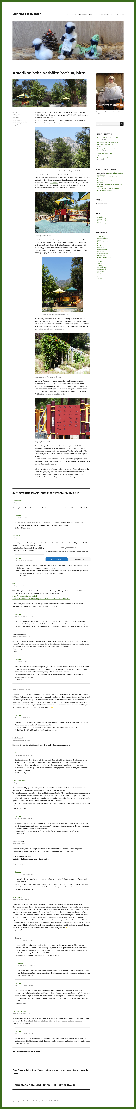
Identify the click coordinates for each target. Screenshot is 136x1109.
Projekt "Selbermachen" (104, 257)
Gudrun (14, 112)
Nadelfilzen (100, 251)
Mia (13, 687)
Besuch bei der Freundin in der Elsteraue (109, 138)
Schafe (99, 259)
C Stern (99, 177)
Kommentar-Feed (102, 221)
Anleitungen (101, 236)
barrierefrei (23, 122)
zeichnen (100, 275)
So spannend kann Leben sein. (106, 153)
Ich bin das (119, 14)
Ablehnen (79, 559)
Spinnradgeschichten (26, 13)
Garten (99, 240)
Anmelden (100, 217)
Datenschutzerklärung (86, 14)
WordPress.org (101, 223)
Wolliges (99, 273)
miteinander (16, 126)
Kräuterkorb (100, 248)
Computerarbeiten (102, 238)
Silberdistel (16, 536)
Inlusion (14, 124)
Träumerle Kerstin (19, 1011)
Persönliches (101, 255)
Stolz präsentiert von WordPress (51, 1101)
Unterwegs (15, 117)
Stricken (99, 265)
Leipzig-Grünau (102, 250)
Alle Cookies (56, 559)
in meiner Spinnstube (103, 242)
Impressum (71, 14)
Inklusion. (54, 183)
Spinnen (99, 261)
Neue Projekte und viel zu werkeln (107, 149)
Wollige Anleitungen (105, 14)
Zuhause (99, 279)
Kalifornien (21, 124)
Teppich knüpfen (102, 267)
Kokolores (100, 246)
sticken (99, 263)
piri (13, 584)
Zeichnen (100, 277)
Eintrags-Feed (101, 219)
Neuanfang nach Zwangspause (106, 158)
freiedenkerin (17, 897)
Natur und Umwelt (102, 253)
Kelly (98, 181)
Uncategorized (101, 269)
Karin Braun (17, 501)
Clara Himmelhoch (19, 781)
